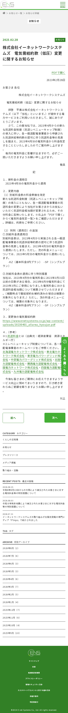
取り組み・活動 (10, 470)
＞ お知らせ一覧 (14, 13)
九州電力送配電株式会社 (29, 371)
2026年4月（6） (11, 578)
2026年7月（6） (11, 555)
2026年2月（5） (11, 594)
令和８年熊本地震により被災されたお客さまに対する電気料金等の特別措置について (34, 505)
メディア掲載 (9, 462)
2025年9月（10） (12, 632)
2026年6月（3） (11, 563)
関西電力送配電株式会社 (42, 363)
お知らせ (60, 39)
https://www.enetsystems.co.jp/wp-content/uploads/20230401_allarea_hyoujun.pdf (33, 323)
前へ (13, 418)
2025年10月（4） (12, 625)
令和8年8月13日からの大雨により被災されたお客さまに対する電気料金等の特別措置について (33, 491)
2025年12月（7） (12, 609)
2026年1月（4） (11, 602)
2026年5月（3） (11, 571)
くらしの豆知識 (10, 439)
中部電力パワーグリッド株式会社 (31, 359)
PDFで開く (59, 72)
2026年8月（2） (11, 548)
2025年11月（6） (12, 617)
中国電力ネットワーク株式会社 (33, 365)
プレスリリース (10, 454)
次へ (55, 417)
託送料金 (12, 336)
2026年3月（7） (11, 586)
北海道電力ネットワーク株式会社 (23, 352)
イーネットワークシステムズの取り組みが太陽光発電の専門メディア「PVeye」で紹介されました (34, 518)
